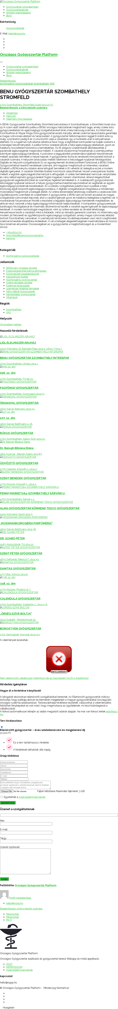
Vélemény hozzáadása (19, 119)
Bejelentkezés (8, 80)
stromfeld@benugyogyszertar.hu (24, 235)
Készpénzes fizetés (17, 276)
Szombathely (41, 83)
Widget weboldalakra (18, 12)
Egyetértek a (24, 797)
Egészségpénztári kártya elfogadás (26, 270)
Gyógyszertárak (15, 28)
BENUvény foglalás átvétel (21, 268)
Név (2, 820)
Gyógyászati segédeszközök (22, 273)
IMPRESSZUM (14, 967)
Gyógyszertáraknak (17, 9)
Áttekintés (12, 113)
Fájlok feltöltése (46, 791)
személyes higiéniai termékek (22, 288)
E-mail (3, 829)
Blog (9, 15)
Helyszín (11, 116)
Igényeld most (7, 802)
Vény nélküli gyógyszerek (20, 291)
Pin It (9, 920)
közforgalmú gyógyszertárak (16, 83)
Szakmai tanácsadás (18, 285)
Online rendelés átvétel (19, 282)
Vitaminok (12, 297)
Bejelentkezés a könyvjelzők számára (21, 908)
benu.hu (10, 238)
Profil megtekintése (20, 897)
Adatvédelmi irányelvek (32, 797)
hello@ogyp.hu (16, 33)
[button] (59, 1007)
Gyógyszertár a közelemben (22, 6)
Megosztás (12, 914)
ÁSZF (9, 964)
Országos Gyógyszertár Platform (29, 54)
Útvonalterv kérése (10, 324)
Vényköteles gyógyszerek (20, 294)
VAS (52, 83)
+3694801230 (14, 232)
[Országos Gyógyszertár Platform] (20, 1)
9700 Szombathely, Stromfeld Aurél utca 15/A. (26, 104)
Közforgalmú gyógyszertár (21, 279)
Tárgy (3, 838)
